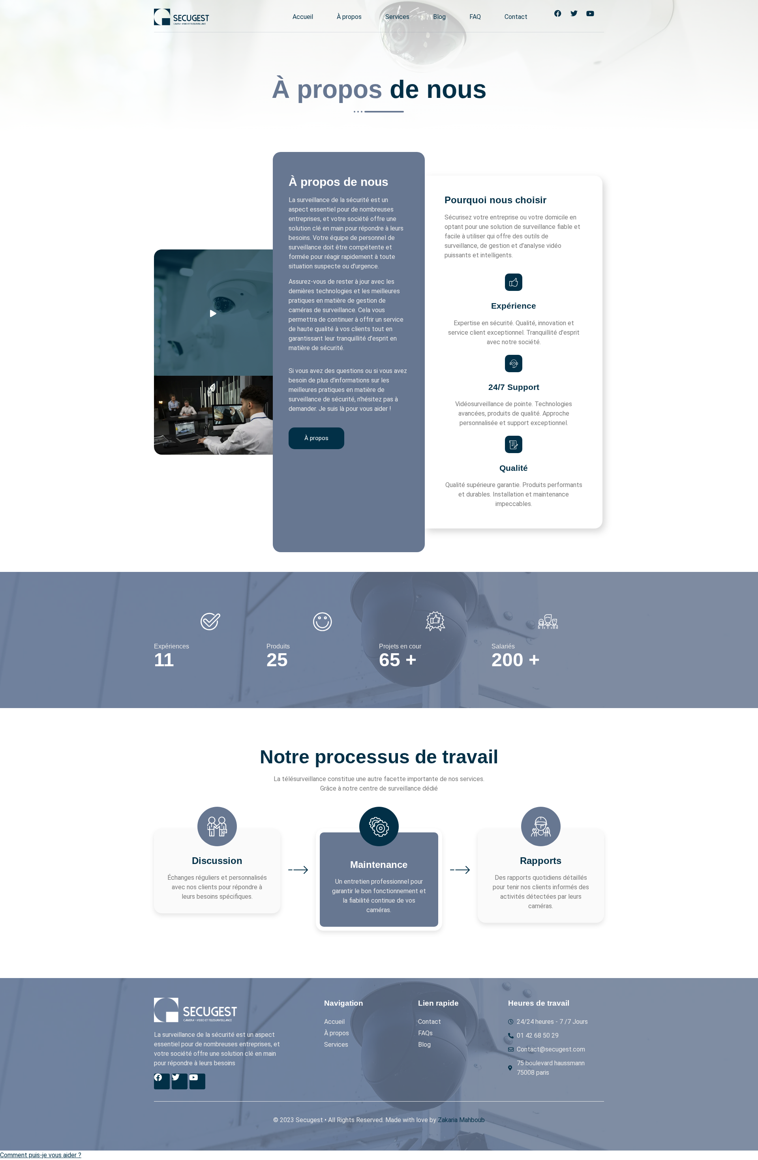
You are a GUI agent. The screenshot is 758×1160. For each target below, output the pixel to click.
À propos (349, 17)
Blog (439, 17)
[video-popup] (213, 312)
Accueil (303, 17)
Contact (516, 17)
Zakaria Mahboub (461, 1120)
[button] (40, 1155)
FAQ (475, 17)
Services (397, 17)
